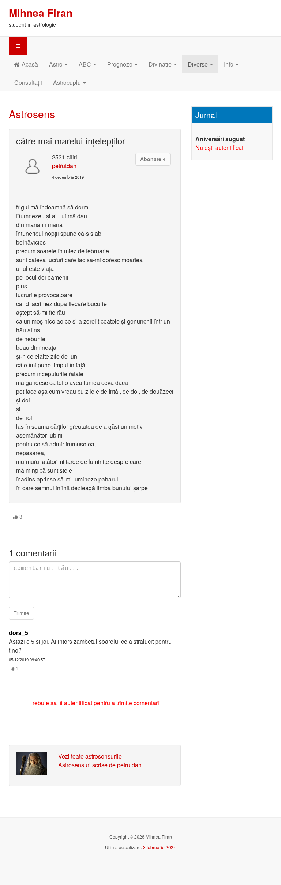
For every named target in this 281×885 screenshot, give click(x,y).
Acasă (30, 64)
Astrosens (32, 113)
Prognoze (120, 64)
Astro (56, 64)
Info (229, 64)
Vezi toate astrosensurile (90, 756)
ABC (86, 64)
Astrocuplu (67, 82)
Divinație (161, 64)
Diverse (198, 64)
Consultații (28, 82)
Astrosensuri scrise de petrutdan (100, 765)
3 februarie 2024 (159, 847)
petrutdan (64, 166)
